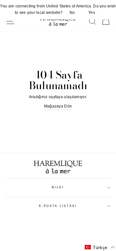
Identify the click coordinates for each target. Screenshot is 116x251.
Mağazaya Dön (58, 106)
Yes (91, 12)
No (72, 12)
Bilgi (58, 187)
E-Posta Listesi (58, 206)
